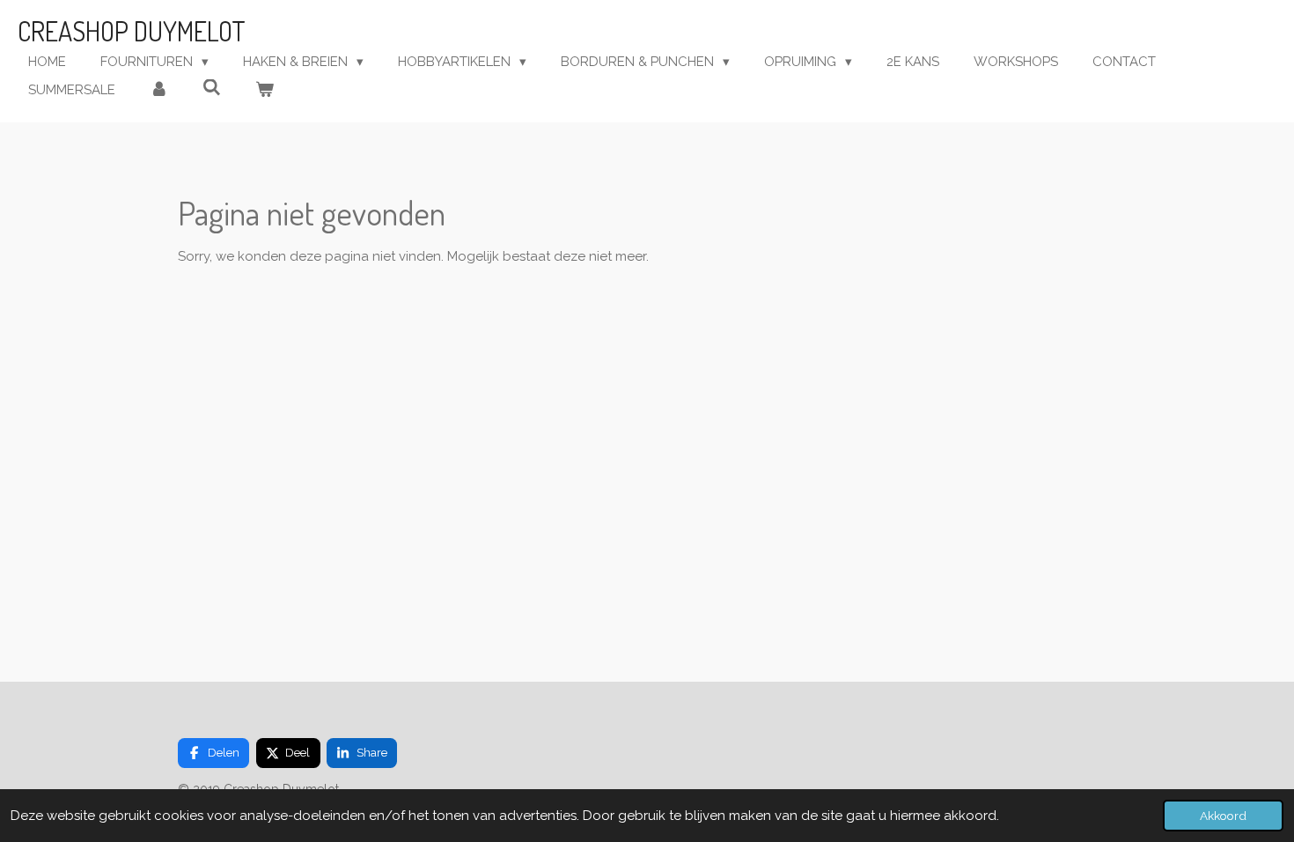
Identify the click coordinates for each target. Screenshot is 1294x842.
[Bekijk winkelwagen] (264, 90)
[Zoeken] (212, 88)
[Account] (159, 90)
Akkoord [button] (1223, 816)
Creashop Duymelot (132, 31)
